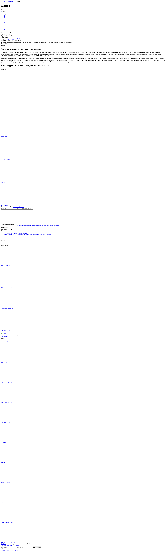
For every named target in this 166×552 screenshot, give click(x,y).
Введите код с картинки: (8, 224)
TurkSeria (3, 544)
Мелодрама (8, 39)
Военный (36, 234)
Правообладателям (13, 545)
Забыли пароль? (5, 550)
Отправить (4, 227)
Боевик (32, 234)
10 (5, 30)
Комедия (42, 234)
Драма (14, 39)
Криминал (48, 234)
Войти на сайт (37, 547)
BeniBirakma (20, 39)
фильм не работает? (18, 207)
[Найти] (17, 335)
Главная (6, 341)
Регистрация (4, 336)
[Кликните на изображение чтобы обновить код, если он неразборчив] (38, 225)
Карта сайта (4, 545)
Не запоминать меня (8, 549)
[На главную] (4, 333)
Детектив (26, 234)
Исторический (19, 234)
